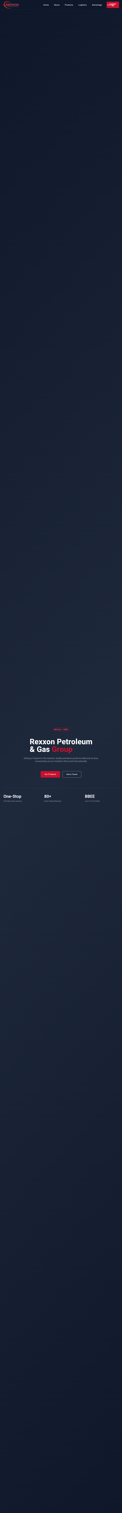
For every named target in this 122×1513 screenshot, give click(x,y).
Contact (110, 5)
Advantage (97, 5)
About (57, 5)
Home (46, 5)
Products (69, 5)
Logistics (82, 5)
